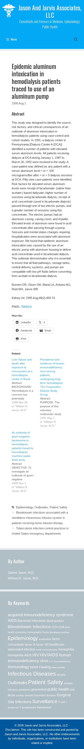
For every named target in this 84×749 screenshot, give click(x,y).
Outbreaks (41, 507)
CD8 (61, 627)
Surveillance (44, 701)
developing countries (59, 632)
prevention (39, 689)
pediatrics (25, 689)
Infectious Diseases (32, 674)
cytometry (21, 632)
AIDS (12, 620)
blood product (55, 620)
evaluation (45, 639)
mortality (61, 675)
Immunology (18, 667)
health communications (47, 650)
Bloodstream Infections (29, 626)
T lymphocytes (28, 707)
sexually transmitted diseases (40, 695)
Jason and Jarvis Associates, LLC (49, 11)
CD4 (54, 627)
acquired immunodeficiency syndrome (40, 615)
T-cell (61, 702)
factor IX (30, 644)
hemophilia (66, 649)
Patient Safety (58, 507)
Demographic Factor (38, 632)
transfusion (44, 707)
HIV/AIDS (49, 655)
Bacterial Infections (32, 621)
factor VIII (42, 644)
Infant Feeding (40, 667)
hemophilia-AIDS (20, 655)
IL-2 (51, 661)
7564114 (26, 306)
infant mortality (58, 667)
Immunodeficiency (62, 661)
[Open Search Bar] (76, 39)
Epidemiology (24, 507)
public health (58, 689)
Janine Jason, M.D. (21, 572)
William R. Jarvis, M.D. (23, 578)
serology (20, 695)
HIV (35, 655)
